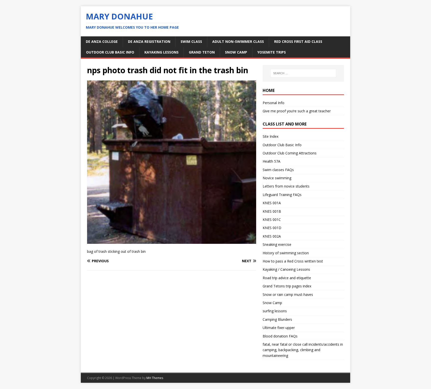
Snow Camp (272, 302)
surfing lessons (275, 311)
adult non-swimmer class (238, 41)
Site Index (270, 136)
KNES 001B (272, 211)
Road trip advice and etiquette (287, 277)
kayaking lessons (161, 52)
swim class (191, 41)
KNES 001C (272, 219)
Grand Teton (202, 52)
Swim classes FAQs (278, 169)
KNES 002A (272, 236)
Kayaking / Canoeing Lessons (286, 269)
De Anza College (102, 41)
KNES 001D (272, 227)
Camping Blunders (277, 319)
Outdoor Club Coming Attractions (290, 153)
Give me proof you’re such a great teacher (297, 111)
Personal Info (273, 102)
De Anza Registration (149, 41)
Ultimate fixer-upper (279, 327)
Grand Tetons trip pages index (287, 286)
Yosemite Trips (271, 52)
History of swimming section (286, 253)
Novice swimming (277, 178)
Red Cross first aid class (298, 41)
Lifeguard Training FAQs (282, 194)
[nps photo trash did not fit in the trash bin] (171, 241)
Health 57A (271, 161)
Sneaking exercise (277, 244)
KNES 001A (272, 202)
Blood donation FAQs (280, 336)
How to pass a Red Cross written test (293, 261)
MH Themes (154, 378)
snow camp (236, 52)
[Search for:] (303, 73)
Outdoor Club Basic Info (110, 52)
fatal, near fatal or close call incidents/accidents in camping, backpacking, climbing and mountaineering (303, 350)
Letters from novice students (286, 186)
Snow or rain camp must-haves (288, 294)
